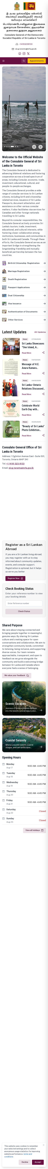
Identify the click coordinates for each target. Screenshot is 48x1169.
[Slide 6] (17, 146)
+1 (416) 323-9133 (15, 463)
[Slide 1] (4, 146)
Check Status (24, 611)
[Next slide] (40, 147)
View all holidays (32, 830)
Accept (38, 1162)
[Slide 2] (6, 146)
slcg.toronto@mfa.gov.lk (21, 468)
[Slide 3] (9, 146)
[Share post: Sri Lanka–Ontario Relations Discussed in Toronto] (43, 394)
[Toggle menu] (3, 61)
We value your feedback (14, 675)
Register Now (13, 578)
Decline (25, 1162)
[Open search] (23, 61)
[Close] (43, 1145)
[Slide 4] (11, 146)
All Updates (40, 332)
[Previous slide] (34, 147)
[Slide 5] (14, 146)
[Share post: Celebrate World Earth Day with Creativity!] (43, 414)
